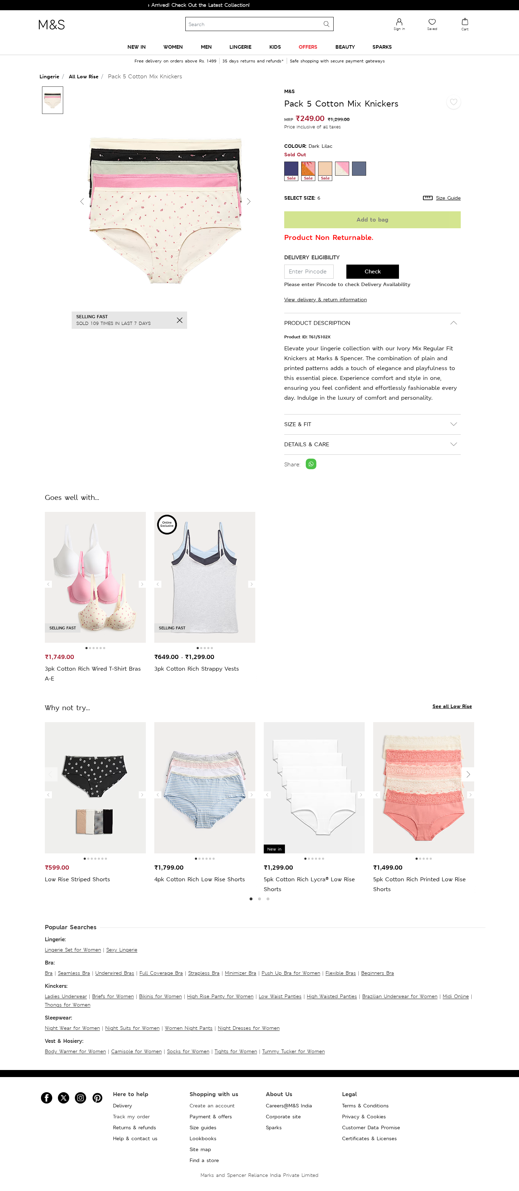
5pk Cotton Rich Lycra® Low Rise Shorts (309, 884)
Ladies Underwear (66, 996)
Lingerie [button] (240, 46)
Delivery (122, 1105)
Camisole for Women (136, 1051)
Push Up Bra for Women (291, 973)
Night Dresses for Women (249, 1028)
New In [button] (136, 46)
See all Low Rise (452, 706)
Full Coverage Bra (161, 973)
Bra (49, 973)
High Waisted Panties (332, 996)
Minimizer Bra (240, 973)
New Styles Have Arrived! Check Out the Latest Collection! (156, 5)
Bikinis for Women (160, 996)
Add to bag (372, 219)
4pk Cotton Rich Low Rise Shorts (199, 879)
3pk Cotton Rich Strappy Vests (196, 668)
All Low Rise (84, 76)
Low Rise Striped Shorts (77, 879)
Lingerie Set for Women (73, 950)
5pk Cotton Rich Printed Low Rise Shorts (419, 884)
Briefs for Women (113, 996)
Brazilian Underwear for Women (399, 996)
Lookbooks (203, 1138)
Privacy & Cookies (364, 1116)
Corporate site (283, 1116)
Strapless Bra (204, 973)
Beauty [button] (345, 46)
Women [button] (173, 46)
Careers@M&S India (289, 1105)
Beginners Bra (377, 973)
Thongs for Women (67, 1005)
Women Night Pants (189, 1028)
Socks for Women (188, 1051)
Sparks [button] (382, 46)
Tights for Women (236, 1051)
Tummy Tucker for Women (293, 1051)
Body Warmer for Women (75, 1051)
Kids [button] (275, 46)
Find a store (204, 1160)
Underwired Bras (114, 973)
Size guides (203, 1127)
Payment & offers (211, 1116)
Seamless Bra (74, 973)
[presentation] (48, 584)
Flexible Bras (341, 973)
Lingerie (49, 76)
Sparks (274, 1127)
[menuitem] (137, 47)
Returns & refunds (134, 1127)
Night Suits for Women (132, 1028)
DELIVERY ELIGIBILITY (312, 257)
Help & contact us (135, 1138)
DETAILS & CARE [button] (306, 444)
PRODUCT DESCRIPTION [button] (317, 323)
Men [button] (206, 46)
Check (373, 271)
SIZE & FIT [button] (297, 424)
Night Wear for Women (72, 1028)
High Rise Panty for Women (220, 996)
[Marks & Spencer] (51, 31)
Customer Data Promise (371, 1127)
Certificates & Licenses (369, 1138)
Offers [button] (308, 46)
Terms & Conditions (365, 1105)
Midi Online (456, 996)
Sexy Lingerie (121, 950)
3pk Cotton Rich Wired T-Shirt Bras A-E (93, 673)
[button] (249, 201)
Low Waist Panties (280, 996)
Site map (200, 1149)
